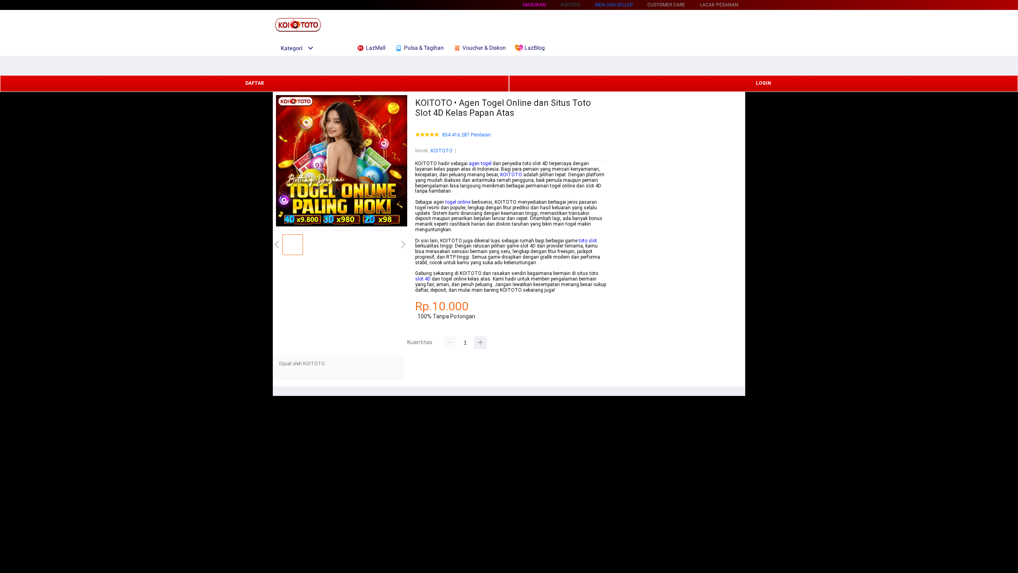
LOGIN (763, 83)
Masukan (534, 5)
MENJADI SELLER (614, 5)
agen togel (480, 163)
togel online (457, 202)
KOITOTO (442, 151)
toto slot (588, 241)
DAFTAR (254, 83)
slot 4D (423, 279)
